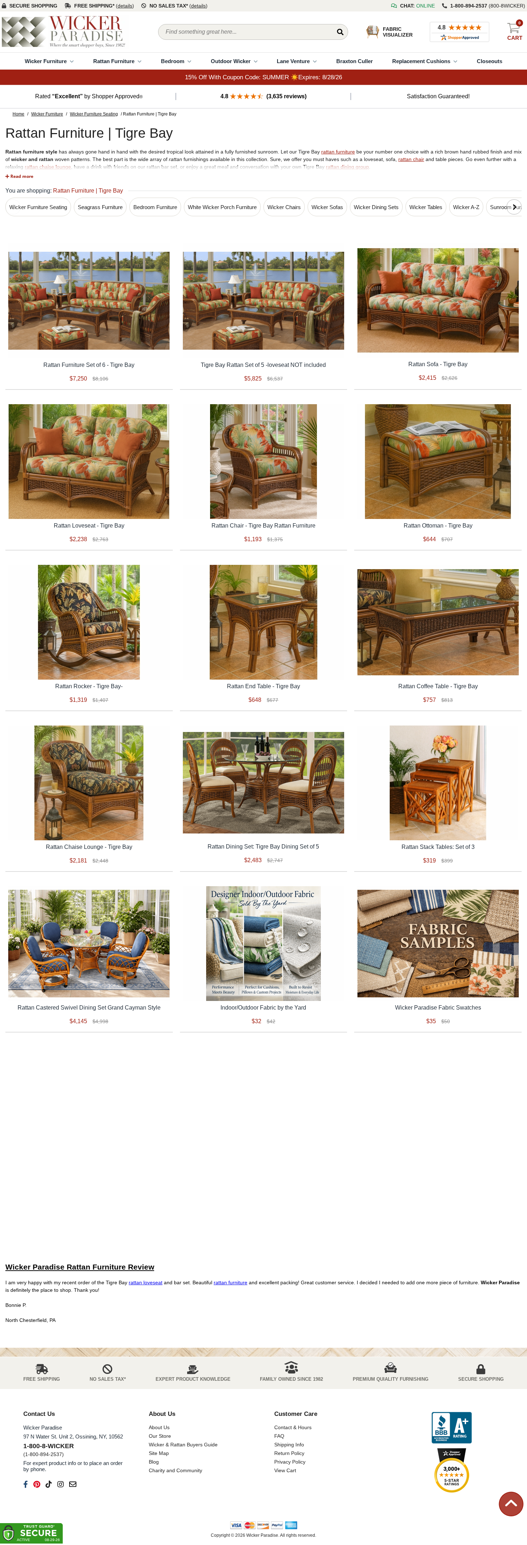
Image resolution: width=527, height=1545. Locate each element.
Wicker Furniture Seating (94, 114)
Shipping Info (289, 1444)
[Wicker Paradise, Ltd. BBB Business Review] (452, 1428)
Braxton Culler (354, 61)
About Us (159, 1427)
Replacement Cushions (421, 61)
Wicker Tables (425, 207)
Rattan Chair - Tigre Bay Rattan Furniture (263, 526)
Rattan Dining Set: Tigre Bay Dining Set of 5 (263, 847)
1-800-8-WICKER (48, 1446)
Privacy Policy (289, 1462)
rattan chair (411, 159)
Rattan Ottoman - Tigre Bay (438, 526)
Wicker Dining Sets (376, 207)
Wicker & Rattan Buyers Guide (183, 1444)
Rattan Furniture (113, 61)
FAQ (279, 1436)
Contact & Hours (293, 1427)
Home (18, 114)
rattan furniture (338, 152)
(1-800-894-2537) (43, 1454)
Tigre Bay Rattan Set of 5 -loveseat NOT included (263, 365)
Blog (154, 1462)
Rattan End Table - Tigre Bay (263, 686)
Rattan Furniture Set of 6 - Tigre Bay (88, 365)
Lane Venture (293, 61)
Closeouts (489, 61)
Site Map (159, 1453)
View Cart (285, 1470)
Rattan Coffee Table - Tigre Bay (438, 686)
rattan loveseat (145, 1282)
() (125, 6)
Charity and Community (175, 1470)
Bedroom (172, 61)
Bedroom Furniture (155, 207)
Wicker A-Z (466, 207)
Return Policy (289, 1453)
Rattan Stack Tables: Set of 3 (438, 847)
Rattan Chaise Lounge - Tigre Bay (89, 847)
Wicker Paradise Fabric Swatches (438, 1008)
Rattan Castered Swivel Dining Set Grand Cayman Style (89, 1008)
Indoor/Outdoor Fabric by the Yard (263, 1008)
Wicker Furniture (46, 61)
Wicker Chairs (284, 207)
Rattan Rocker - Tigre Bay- (89, 686)
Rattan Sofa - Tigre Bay (437, 364)
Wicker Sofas (327, 207)
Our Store (160, 1436)
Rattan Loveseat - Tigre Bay (89, 526)
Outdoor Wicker (231, 61)
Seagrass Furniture (100, 207)
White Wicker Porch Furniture (222, 207)
